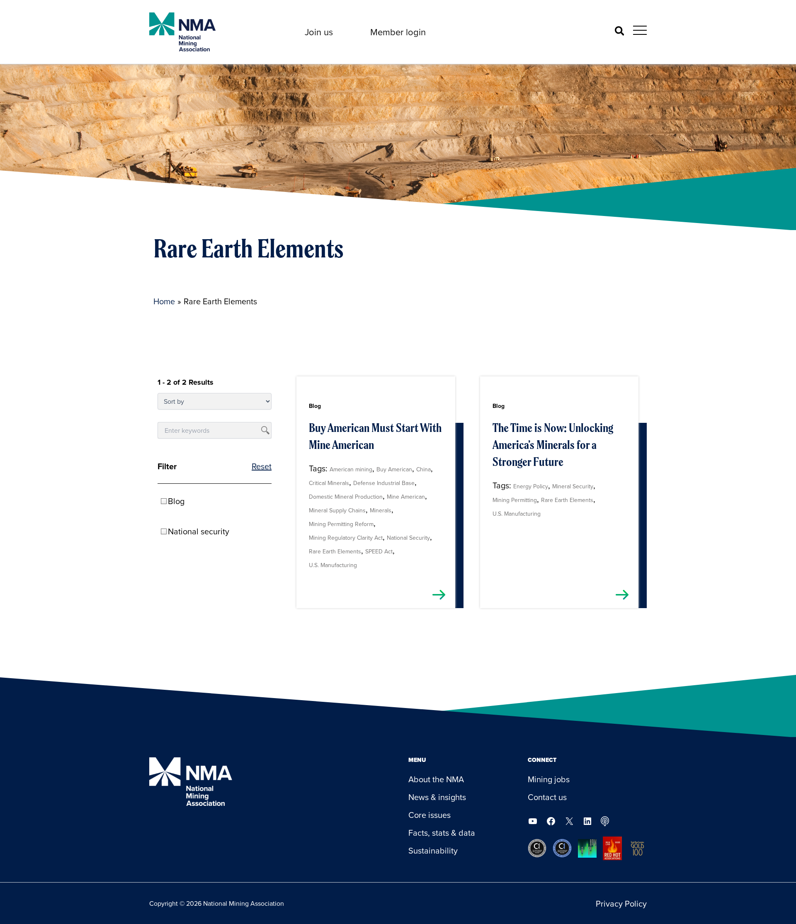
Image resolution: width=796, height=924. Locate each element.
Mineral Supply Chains (337, 510)
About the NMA (436, 779)
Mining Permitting (515, 500)
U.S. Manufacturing (333, 565)
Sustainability (433, 850)
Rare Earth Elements (335, 551)
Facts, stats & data (441, 833)
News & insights (437, 797)
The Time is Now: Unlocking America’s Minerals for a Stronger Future (553, 445)
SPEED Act (379, 551)
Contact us (547, 797)
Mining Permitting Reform (341, 524)
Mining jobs (549, 779)
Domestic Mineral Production (346, 496)
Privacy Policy (621, 903)
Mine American (406, 496)
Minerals (380, 510)
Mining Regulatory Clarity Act (346, 538)
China (423, 469)
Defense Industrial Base (384, 483)
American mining (351, 469)
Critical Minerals (329, 483)
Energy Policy (530, 486)
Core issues (429, 815)
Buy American (394, 469)
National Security (408, 538)
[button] (318, 32)
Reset (262, 466)
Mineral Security (572, 486)
